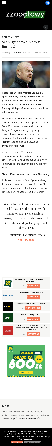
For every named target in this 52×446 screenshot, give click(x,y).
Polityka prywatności (32, 442)
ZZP (17, 37)
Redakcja (20, 52)
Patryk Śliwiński (17, 418)
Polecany (8, 37)
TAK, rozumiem (17, 442)
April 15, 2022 (26, 240)
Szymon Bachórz (33, 418)
